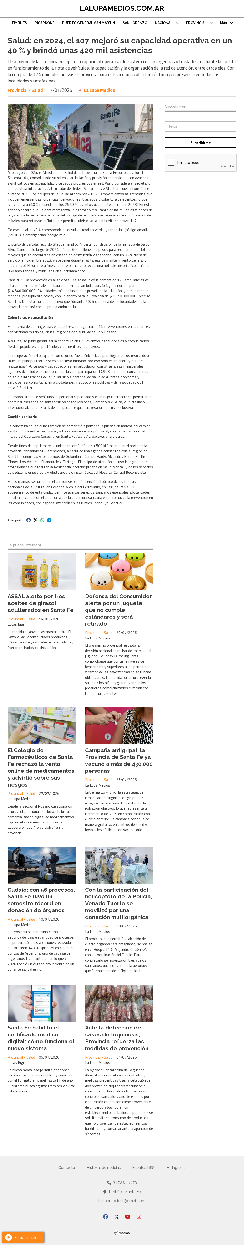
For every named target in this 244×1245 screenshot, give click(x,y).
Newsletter (175, 106)
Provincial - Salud (25, 90)
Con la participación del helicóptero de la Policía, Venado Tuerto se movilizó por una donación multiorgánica (118, 903)
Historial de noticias (103, 1167)
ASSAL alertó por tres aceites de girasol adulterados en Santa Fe (41, 603)
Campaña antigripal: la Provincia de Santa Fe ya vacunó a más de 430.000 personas (119, 760)
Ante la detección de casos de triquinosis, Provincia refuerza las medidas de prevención (116, 1037)
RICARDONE (45, 23)
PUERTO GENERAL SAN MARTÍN (88, 23)
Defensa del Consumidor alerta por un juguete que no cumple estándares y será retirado (118, 610)
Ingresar (178, 1167)
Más (223, 23)
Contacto (66, 1167)
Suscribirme (200, 142)
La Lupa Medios (99, 90)
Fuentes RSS (143, 1167)
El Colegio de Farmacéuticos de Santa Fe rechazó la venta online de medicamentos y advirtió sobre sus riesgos (41, 767)
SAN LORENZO (135, 23)
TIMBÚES (19, 23)
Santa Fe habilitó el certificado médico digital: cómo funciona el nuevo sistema (41, 1037)
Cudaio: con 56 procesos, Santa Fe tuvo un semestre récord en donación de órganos (41, 899)
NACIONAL (164, 23)
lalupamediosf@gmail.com (122, 1201)
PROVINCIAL (196, 23)
